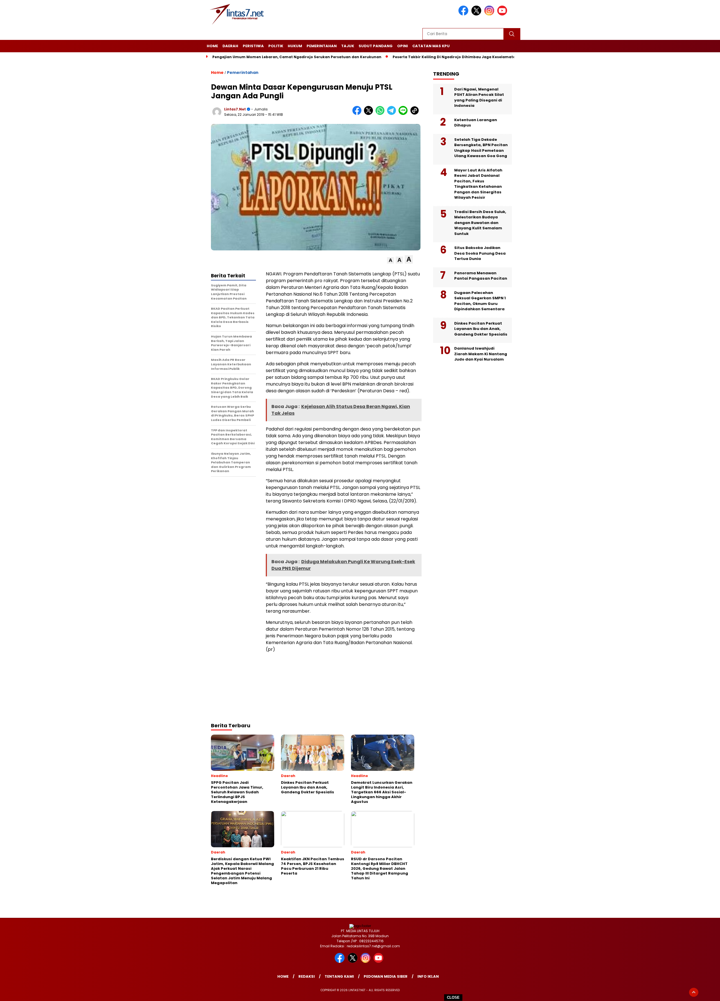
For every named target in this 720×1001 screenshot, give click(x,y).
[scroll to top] (693, 992)
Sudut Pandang (376, 46)
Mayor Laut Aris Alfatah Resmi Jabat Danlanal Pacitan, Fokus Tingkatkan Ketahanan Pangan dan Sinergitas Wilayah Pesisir (478, 183)
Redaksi (306, 976)
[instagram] (490, 14)
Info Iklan (428, 976)
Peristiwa (253, 46)
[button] (390, 260)
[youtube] (503, 14)
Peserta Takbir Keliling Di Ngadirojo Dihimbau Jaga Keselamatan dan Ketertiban (470, 57)
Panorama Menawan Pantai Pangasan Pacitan (480, 275)
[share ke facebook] (358, 114)
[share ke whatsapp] (381, 114)
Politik (275, 46)
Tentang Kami (339, 976)
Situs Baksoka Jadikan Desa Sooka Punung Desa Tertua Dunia (480, 253)
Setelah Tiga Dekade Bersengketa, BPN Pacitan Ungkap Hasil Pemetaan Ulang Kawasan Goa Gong (481, 147)
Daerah (230, 46)
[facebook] (464, 14)
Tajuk (347, 46)
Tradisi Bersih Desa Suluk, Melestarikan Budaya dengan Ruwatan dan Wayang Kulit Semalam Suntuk (480, 222)
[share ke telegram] (393, 114)
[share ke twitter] (369, 114)
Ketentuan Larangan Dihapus (475, 122)
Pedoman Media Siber (386, 976)
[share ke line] (404, 114)
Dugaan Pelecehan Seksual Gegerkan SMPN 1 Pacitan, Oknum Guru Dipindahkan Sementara (480, 301)
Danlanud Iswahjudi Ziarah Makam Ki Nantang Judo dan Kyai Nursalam (480, 354)
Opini (402, 46)
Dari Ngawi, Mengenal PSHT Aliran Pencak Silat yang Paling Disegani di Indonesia (479, 97)
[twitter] (477, 14)
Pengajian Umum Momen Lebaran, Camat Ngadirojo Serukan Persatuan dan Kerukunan (296, 57)
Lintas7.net (235, 109)
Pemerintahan (322, 46)
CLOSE (453, 997)
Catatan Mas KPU (431, 46)
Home (212, 46)
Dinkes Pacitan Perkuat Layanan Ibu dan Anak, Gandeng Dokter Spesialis (480, 328)
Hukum (295, 46)
